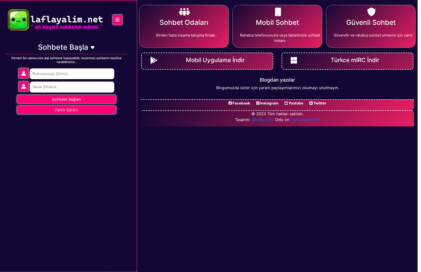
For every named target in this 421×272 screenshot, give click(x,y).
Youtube (295, 103)
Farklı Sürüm (66, 109)
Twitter (319, 103)
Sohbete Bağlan (66, 99)
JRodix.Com (262, 119)
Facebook (241, 103)
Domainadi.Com (305, 119)
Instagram (268, 103)
